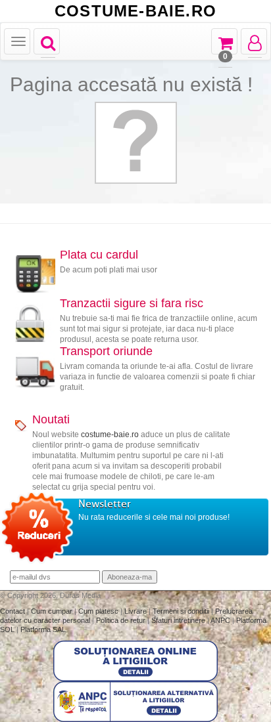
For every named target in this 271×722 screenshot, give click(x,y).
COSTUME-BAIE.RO (135, 11)
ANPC (220, 620)
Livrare (136, 611)
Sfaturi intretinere (179, 620)
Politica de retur (121, 620)
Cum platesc (99, 611)
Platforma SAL (43, 629)
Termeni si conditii (182, 611)
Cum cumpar (52, 611)
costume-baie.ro (110, 434)
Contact (13, 611)
